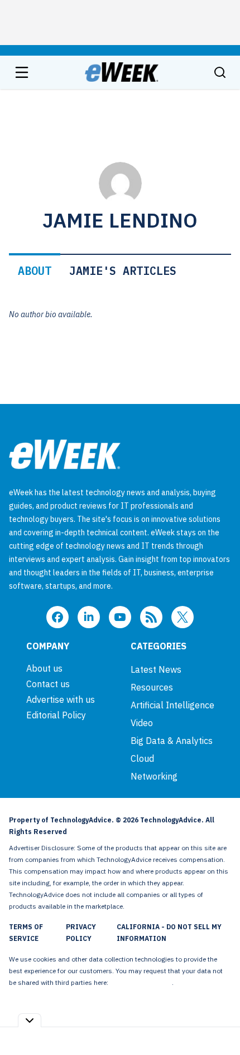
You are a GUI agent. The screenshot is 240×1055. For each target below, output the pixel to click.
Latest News (156, 669)
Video (142, 722)
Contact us (48, 683)
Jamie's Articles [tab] (122, 270)
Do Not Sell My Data (141, 982)
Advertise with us (60, 699)
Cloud (142, 758)
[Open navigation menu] (21, 72)
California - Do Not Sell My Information (169, 933)
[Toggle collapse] (29, 1020)
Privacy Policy (81, 933)
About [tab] (34, 270)
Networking (154, 776)
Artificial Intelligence (172, 705)
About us (44, 668)
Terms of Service (26, 933)
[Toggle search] (220, 72)
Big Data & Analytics (172, 740)
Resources (152, 687)
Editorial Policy (56, 715)
